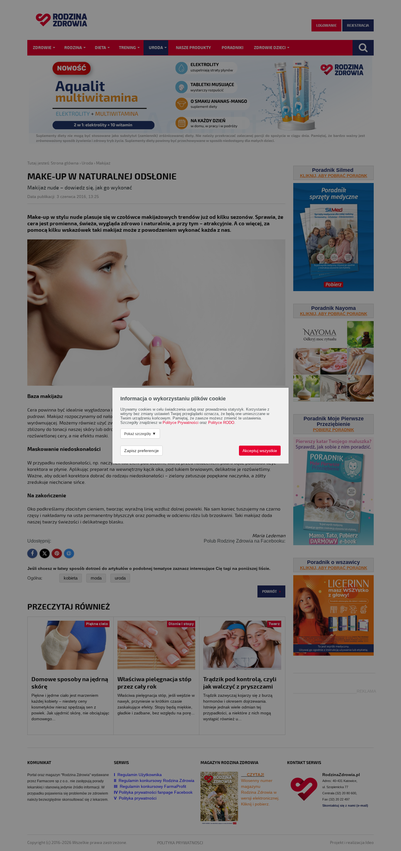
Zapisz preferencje (141, 450)
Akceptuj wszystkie (259, 450)
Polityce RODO (221, 423)
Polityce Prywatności (180, 423)
